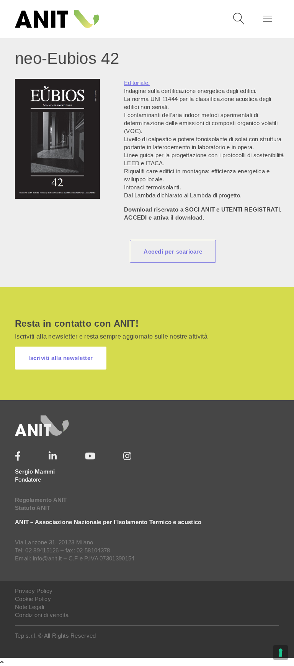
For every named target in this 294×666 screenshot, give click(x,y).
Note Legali (29, 607)
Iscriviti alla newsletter (60, 358)
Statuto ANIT (33, 508)
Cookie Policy (33, 599)
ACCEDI (135, 217)
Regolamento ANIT (41, 500)
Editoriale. (137, 83)
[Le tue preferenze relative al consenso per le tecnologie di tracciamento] (280, 652)
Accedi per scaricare (173, 251)
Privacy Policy (33, 591)
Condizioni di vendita (42, 615)
